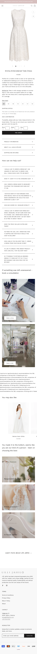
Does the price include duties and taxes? (15, 225)
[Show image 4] (21, 66)
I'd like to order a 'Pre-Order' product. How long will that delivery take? (17, 249)
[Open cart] (34, 6)
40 (18, 103)
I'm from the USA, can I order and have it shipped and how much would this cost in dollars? (17, 233)
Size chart (5, 100)
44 (27, 103)
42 (22, 103)
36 (8, 103)
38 (13, 103)
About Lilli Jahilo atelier (12, 147)
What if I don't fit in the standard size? (17, 178)
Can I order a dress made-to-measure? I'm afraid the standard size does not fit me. (17, 186)
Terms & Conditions (8, 595)
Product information (11, 141)
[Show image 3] (19, 66)
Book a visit (10, 363)
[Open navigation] (2, 5)
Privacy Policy (6, 598)
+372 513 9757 (6, 619)
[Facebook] (2, 585)
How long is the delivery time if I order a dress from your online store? (17, 242)
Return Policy (6, 600)
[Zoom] (33, 11)
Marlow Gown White (18, 436)
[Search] (31, 5)
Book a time (10, 318)
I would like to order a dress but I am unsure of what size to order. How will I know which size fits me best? (17, 171)
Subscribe (30, 635)
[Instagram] (6, 585)
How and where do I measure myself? (17, 205)
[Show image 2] (17, 66)
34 (3, 103)
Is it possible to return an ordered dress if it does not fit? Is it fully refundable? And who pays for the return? (16, 259)
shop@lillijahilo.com (8, 617)
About (4, 603)
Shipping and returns (11, 152)
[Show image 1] (15, 66)
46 (32, 103)
